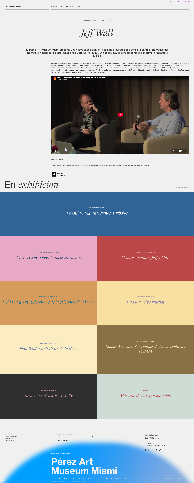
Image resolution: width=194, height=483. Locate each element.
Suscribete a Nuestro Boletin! (64, 434)
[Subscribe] (120, 440)
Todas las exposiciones (182, 187)
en (185, 2)
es (188, 2)
